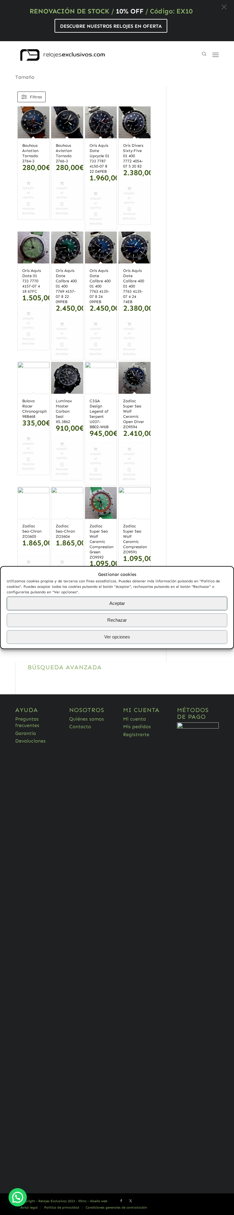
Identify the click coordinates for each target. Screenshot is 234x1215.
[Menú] (215, 55)
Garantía (25, 733)
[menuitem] (29, 1207)
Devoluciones (30, 741)
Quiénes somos (86, 719)
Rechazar (117, 620)
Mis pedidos (137, 726)
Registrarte (136, 734)
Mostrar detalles (28, 211)
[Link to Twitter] (130, 1201)
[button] (224, 7)
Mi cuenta (134, 719)
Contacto (80, 726)
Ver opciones (117, 636)
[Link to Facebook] (121, 1201)
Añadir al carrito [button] (28, 192)
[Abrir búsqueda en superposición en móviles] (205, 55)
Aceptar (117, 603)
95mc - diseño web (93, 1201)
